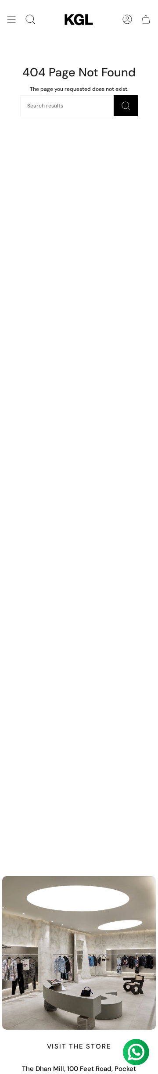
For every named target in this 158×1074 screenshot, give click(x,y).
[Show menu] (11, 19)
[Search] (30, 19)
